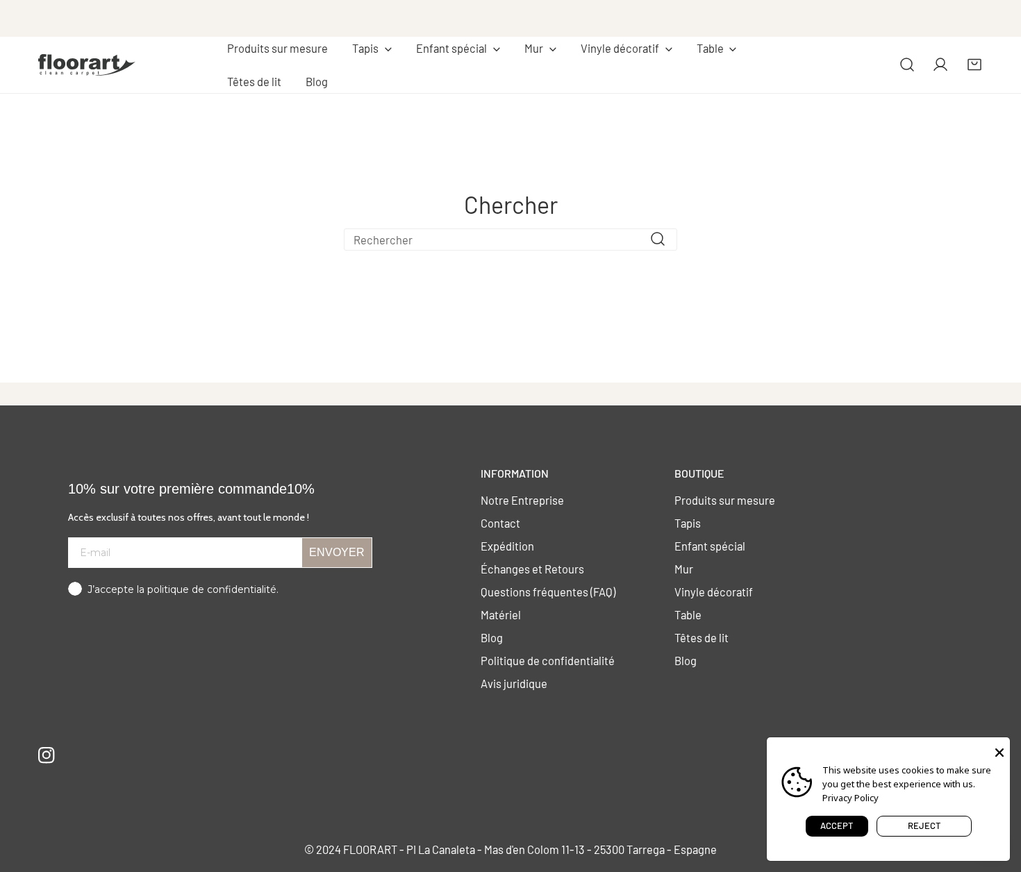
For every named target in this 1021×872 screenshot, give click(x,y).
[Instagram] (47, 755)
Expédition (507, 546)
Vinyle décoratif (713, 591)
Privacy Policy (850, 797)
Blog (492, 637)
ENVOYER (337, 552)
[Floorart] (86, 64)
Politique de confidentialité (548, 660)
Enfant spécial (709, 546)
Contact (500, 523)
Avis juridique (514, 683)
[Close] (999, 751)
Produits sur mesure (724, 500)
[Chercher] (907, 64)
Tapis (687, 523)
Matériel (501, 614)
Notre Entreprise (522, 500)
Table (688, 614)
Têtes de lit (701, 637)
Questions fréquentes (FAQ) (548, 591)
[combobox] (510, 239)
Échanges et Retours (532, 569)
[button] (372, 48)
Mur (683, 569)
